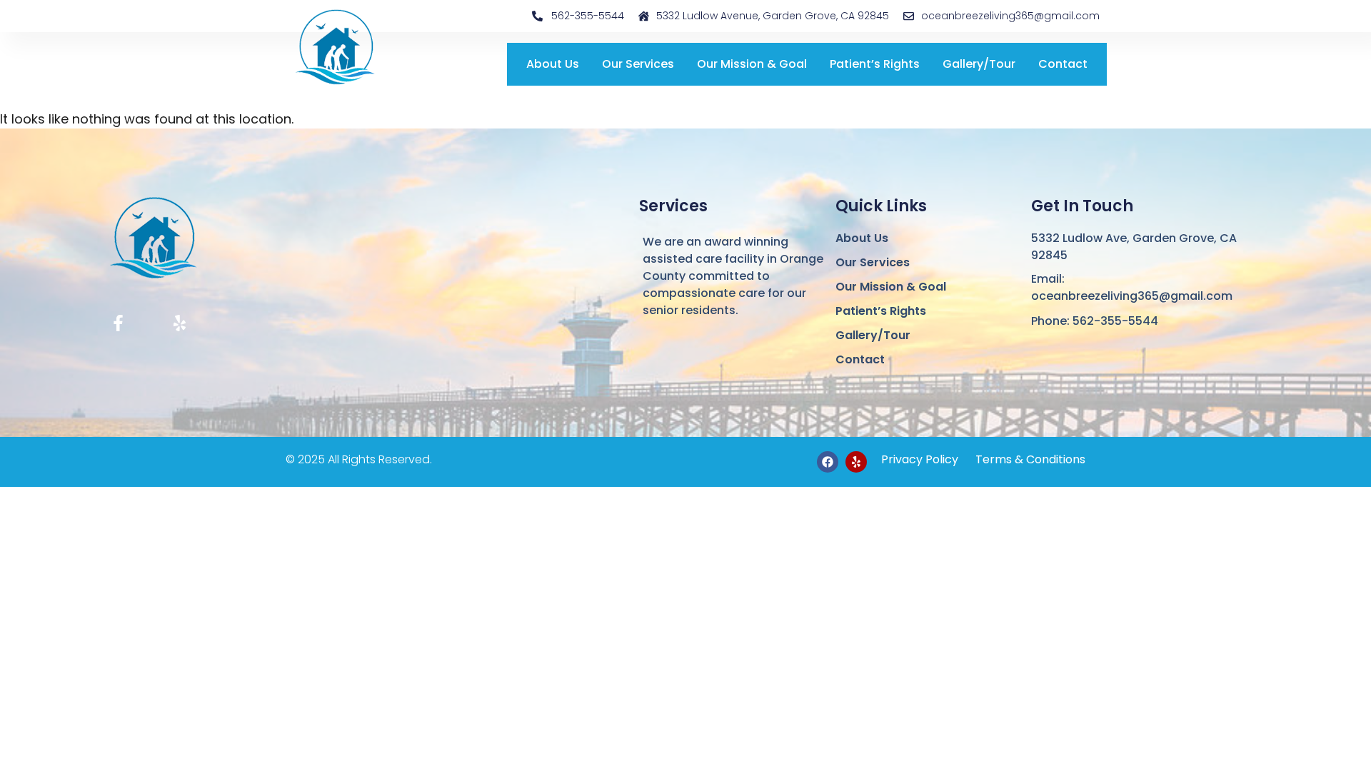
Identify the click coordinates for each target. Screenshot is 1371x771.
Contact (1063, 64)
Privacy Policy (919, 459)
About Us (552, 64)
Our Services (638, 64)
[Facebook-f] (118, 323)
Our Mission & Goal (752, 64)
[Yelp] (179, 323)
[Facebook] (827, 462)
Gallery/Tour (979, 64)
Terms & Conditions (1029, 459)
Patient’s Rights (875, 64)
